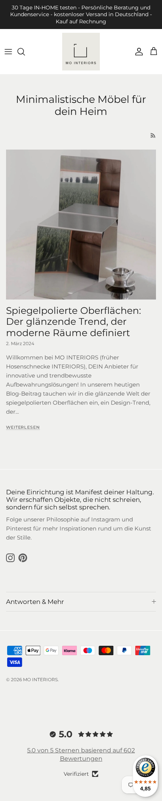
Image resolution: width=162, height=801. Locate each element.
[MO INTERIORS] (81, 51)
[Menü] (8, 51)
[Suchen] (25, 51)
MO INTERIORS (40, 679)
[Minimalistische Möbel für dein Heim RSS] (153, 135)
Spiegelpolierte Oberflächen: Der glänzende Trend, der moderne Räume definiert (73, 321)
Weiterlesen (23, 427)
